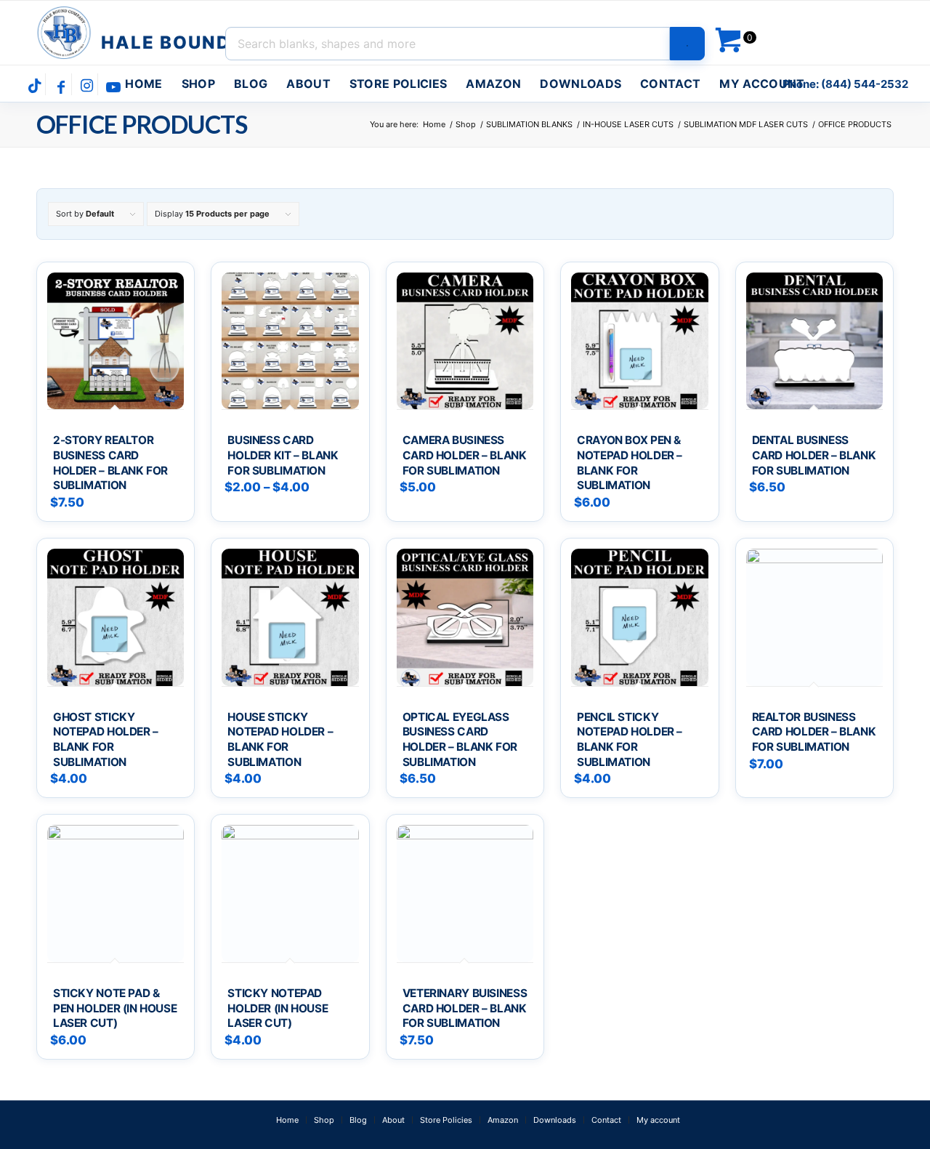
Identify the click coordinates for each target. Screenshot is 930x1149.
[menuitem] (143, 83)
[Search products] (687, 43)
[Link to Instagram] (86, 85)
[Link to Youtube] (113, 85)
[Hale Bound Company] (135, 33)
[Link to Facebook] (60, 85)
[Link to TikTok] (34, 85)
